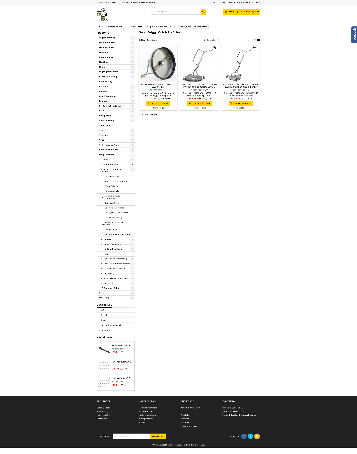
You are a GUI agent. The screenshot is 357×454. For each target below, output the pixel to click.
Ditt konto (187, 401)
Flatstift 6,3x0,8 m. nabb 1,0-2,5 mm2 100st (122, 378)
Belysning (103, 52)
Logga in (236, 2)
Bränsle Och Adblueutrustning (116, 244)
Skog (101, 110)
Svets (101, 130)
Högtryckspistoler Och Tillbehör (113, 223)
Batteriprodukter (107, 42)
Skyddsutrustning (108, 76)
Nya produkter (103, 415)
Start (105, 254)
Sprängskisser (103, 408)
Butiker (142, 422)
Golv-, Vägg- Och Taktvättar (117, 234)
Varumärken (104, 305)
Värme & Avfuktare (108, 149)
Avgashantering (107, 37)
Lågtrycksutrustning (113, 176)
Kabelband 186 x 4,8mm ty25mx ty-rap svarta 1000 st (122, 345)
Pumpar (103, 101)
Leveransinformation (148, 408)
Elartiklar (103, 62)
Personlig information (190, 408)
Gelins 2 (105, 159)
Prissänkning (102, 411)
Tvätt (102, 140)
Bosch (104, 320)
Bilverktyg (104, 297)
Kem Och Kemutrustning (116, 181)
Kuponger (185, 422)
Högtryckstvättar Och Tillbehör (112, 170)
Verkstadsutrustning (109, 145)
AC (102, 310)
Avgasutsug (108, 273)
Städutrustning (106, 120)
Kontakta (228, 401)
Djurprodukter (106, 57)
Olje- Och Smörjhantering (115, 258)
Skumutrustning (112, 203)
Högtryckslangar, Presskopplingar (111, 197)
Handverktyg (105, 81)
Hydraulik (104, 86)
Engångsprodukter (108, 71)
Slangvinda (105, 115)
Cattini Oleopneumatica (112, 325)
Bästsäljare (104, 337)
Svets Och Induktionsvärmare (116, 263)
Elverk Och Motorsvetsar (114, 268)
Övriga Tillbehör (112, 186)
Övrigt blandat (106, 154)
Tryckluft (103, 135)
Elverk (102, 67)
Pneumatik (108, 283)
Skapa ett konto (252, 2)
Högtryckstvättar (112, 191)
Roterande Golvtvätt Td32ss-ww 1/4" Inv (158, 85)
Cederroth (106, 330)
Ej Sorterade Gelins (110, 288)
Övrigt (102, 293)
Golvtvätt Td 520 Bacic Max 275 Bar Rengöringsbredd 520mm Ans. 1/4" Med (199, 87)
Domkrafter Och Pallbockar (115, 278)
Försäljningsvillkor (147, 411)
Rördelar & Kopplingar (110, 106)
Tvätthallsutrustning (113, 217)
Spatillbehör (105, 125)
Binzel (104, 315)
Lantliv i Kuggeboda (147, 415)
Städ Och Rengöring (112, 249)
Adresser (185, 418)
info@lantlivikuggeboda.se (143, 2)
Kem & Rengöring (107, 96)
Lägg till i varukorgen (158, 103)
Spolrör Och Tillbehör (114, 208)
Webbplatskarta (146, 418)
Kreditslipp (185, 415)
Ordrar (184, 411)
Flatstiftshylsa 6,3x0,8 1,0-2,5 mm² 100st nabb (122, 362)
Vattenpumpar (111, 229)
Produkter (103, 33)
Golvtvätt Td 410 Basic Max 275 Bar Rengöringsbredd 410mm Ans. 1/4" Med (240, 87)
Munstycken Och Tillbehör (116, 212)
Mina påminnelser (189, 426)
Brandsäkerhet (106, 47)
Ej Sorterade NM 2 (110, 164)
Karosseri (103, 91)
